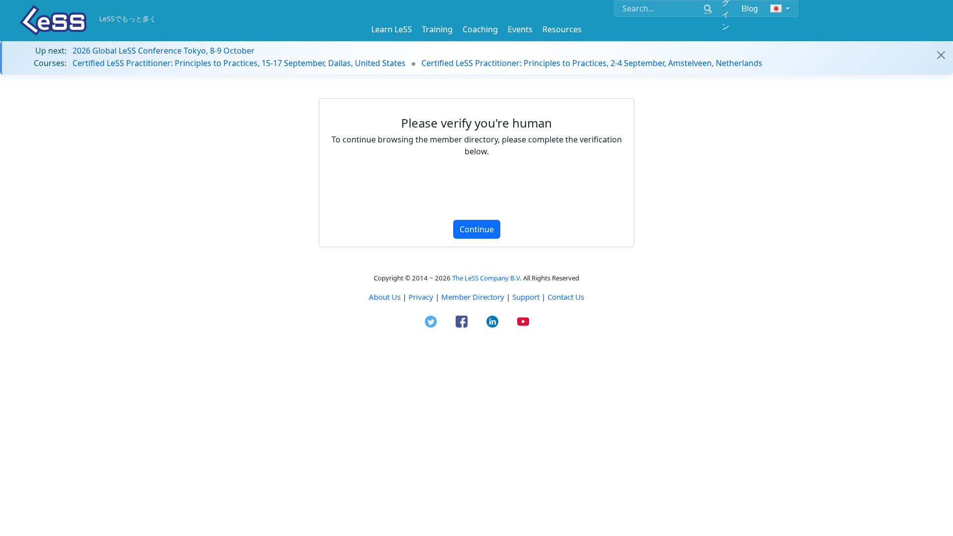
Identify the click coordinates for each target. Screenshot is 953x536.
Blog (750, 8)
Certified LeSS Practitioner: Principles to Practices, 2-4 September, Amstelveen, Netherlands (591, 63)
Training (437, 29)
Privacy (420, 297)
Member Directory (472, 297)
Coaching (480, 29)
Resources (562, 29)
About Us (385, 297)
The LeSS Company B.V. (487, 277)
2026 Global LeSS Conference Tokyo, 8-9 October (163, 50)
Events (520, 29)
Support (526, 297)
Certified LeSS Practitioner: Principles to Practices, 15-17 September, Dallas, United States (239, 63)
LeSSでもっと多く (127, 18)
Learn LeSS (391, 29)
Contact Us (565, 297)
